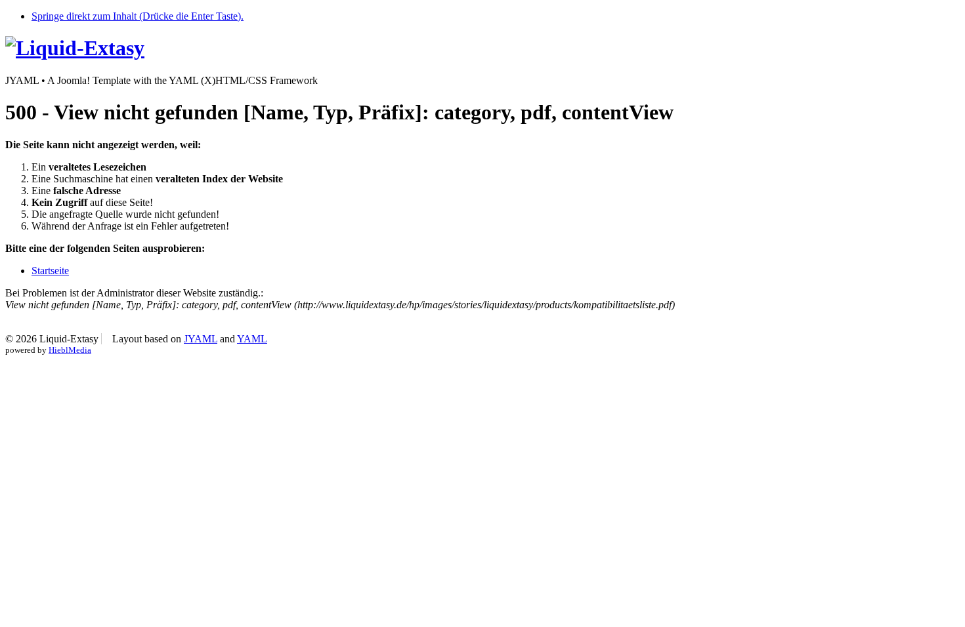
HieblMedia (70, 350)
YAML (252, 338)
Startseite (50, 270)
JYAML (200, 338)
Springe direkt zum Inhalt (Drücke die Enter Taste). (138, 16)
